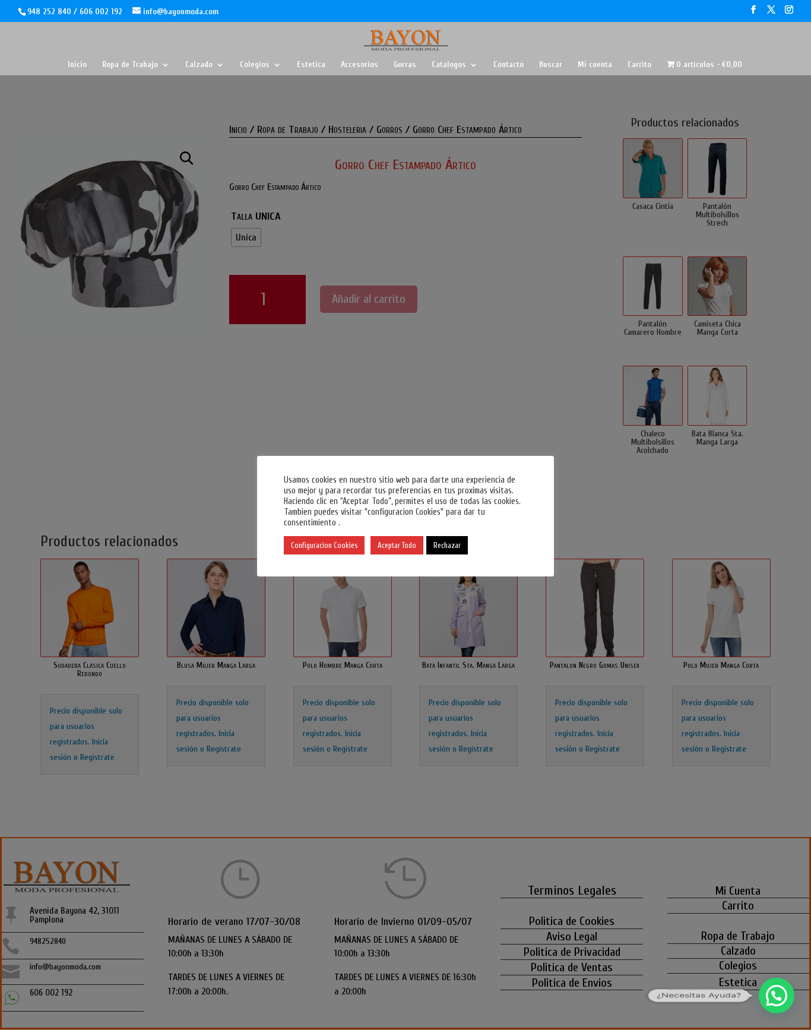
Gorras (405, 65)
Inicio (77, 65)
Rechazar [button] (447, 545)
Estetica (311, 65)
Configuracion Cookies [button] (324, 545)
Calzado (199, 65)
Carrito (639, 65)
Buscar (550, 65)
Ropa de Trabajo (130, 65)
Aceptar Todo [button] (397, 545)
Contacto (508, 65)
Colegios (255, 65)
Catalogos (449, 65)
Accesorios (359, 65)
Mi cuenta (595, 65)
